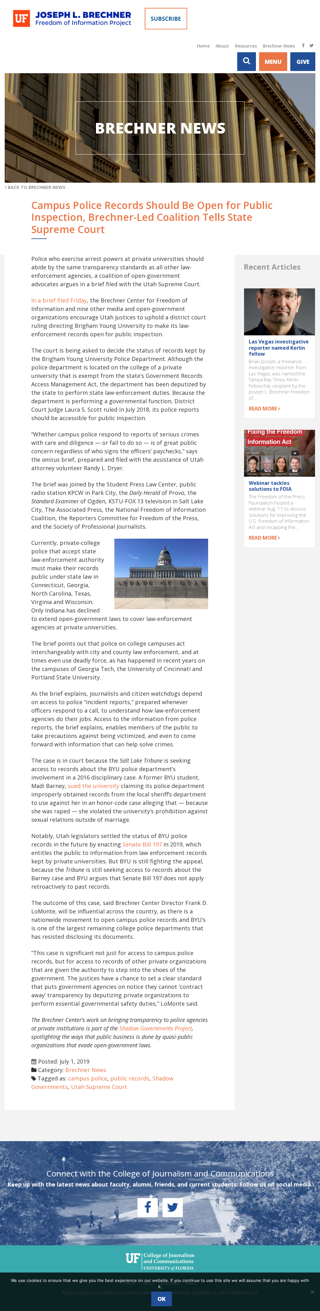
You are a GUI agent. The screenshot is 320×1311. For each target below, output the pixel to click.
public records (129, 1078)
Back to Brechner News (36, 187)
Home (203, 46)
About (222, 46)
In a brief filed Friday (59, 300)
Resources (246, 46)
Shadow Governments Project (155, 1028)
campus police (87, 1078)
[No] (312, 1292)
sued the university (93, 786)
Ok (162, 1299)
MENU (273, 61)
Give (303, 61)
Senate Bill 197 (142, 844)
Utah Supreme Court (99, 1086)
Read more (263, 408)
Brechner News (279, 46)
